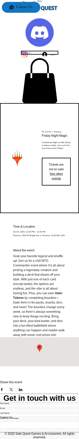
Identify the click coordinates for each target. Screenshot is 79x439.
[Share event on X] (11, 389)
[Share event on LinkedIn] (20, 389)
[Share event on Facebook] (2, 389)
